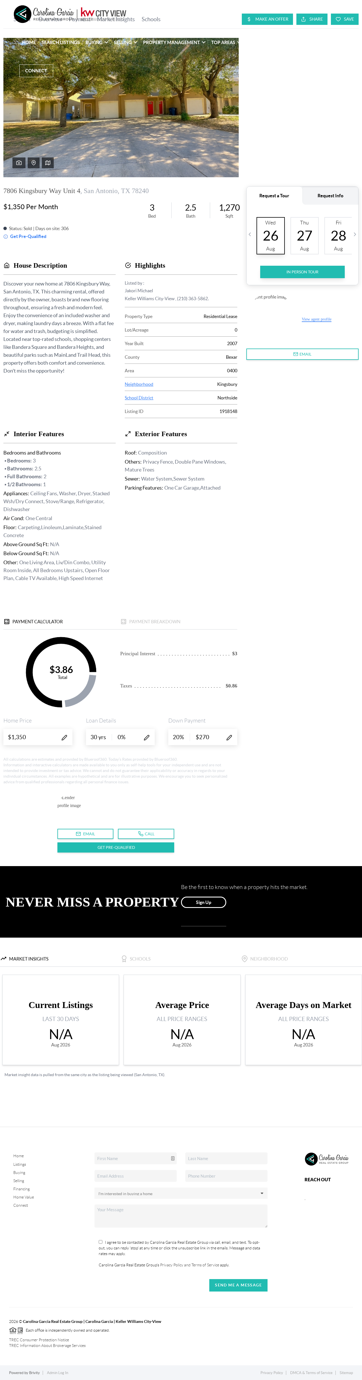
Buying (19, 1172)
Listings (19, 1164)
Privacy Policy (271, 1373)
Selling (18, 1180)
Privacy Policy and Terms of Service (189, 1265)
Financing (21, 1189)
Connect (36, 70)
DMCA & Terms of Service (311, 1373)
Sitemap (346, 1373)
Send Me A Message (238, 1285)
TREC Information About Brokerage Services (47, 1345)
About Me (330, 42)
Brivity (34, 1373)
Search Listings (61, 42)
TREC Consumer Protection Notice (39, 1340)
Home (29, 42)
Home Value (23, 1197)
